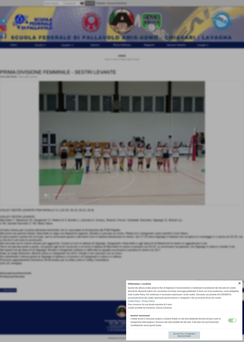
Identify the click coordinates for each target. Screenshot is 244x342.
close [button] (240, 283)
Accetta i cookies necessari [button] (184, 335)
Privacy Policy (148, 301)
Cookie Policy (134, 301)
